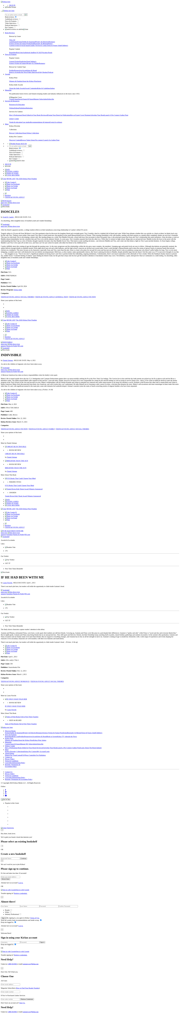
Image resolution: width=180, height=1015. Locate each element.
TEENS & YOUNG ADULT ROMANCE (15, 681)
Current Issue (13, 99)
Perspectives (18, 70)
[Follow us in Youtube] (6, 796)
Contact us (8, 757)
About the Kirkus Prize (29, 81)
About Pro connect (37, 140)
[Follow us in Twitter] (6, 792)
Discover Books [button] (10, 731)
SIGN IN (12, 5)
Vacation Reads (47, 52)
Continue (23, 858)
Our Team (13, 755)
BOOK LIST (11, 179)
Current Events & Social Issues (19, 45)
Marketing (29, 108)
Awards (24, 70)
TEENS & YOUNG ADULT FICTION (82, 297)
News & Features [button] (10, 54)
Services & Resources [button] (12, 101)
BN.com (20, 346)
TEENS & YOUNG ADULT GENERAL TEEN (51, 297)
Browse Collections (15, 133)
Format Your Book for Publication (59, 115)
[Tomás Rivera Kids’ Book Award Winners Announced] (23, 489)
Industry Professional (12, 914)
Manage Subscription (41, 99)
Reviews (8, 195)
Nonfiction (30, 44)
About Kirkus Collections (30, 133)
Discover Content (15, 140)
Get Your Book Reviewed (39, 115)
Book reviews (10, 17)
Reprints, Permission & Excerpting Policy (12, 765)
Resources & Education (17, 104)
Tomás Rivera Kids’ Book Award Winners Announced (23, 496)
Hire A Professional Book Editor (20, 115)
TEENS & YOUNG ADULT (15, 197)
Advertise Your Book (97, 115)
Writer (7, 912)
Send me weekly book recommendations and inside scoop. (20, 920)
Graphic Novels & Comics (38, 45)
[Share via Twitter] (11, 186)
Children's (64, 45)
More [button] (7, 124)
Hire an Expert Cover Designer (80, 115)
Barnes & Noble (11, 346)
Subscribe (51, 99)
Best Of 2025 (37, 52)
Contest (19, 755)
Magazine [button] (8, 90)
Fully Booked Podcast (46, 72)
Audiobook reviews (11, 19)
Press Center (29, 755)
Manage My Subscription (28, 744)
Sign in (4, 918)
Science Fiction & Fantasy (17, 44)
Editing (16, 108)
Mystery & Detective (42, 42)
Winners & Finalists (15, 81)
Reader (7, 910)
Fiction (19, 42)
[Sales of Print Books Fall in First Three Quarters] (21, 717)
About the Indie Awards (17, 88)
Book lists (19, 52)
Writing (11, 108)
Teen (28, 61)
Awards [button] (7, 74)
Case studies (26, 122)
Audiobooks (13, 42)
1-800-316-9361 (12, 964)
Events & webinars (56, 122)
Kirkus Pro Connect (30, 751)
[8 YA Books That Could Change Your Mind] (20, 478)
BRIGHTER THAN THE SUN (15, 468)
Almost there (5, 879)
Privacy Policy (10, 759)
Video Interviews (11, 23)
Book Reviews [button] (10, 33)
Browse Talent (26, 140)
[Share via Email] (11, 188)
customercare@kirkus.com (30, 964)
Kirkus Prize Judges (39, 740)
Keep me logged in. (7, 922)
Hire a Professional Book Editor (15, 748)
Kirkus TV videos (63, 736)
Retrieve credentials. (20, 893)
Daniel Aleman (8, 360)
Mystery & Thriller (32, 63)
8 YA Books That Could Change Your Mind (19, 485)
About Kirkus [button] (9, 753)
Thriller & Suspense (28, 42)
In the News (23, 72)
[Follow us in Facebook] (5, 790)
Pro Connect (9, 27)
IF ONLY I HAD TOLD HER (15, 706)
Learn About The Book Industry (91, 748)
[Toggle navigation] (1, 11)
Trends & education (15, 122)
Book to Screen (14, 72)
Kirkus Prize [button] (9, 738)
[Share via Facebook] (12, 184)
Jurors (39, 81)
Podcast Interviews (11, 25)
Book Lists (15, 736)
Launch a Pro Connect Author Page (69, 748)
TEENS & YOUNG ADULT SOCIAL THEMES (17, 297)
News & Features (11, 21)
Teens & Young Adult (54, 45)
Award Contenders (31, 88)
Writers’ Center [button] (10, 746)
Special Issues (22, 99)
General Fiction (14, 61)
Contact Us (8, 772)
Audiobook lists (28, 52)
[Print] (7, 190)
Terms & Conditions (11, 761)
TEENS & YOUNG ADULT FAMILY (42, 429)
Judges (52, 88)
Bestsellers (12, 52)
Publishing (22, 108)
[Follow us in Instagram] (5, 794)
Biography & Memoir (41, 44)
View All (12, 40)
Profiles (11, 70)
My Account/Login (43, 751)
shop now (4, 203)
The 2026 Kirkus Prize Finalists (26, 179)
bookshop (9, 534)
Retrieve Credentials (27, 999)
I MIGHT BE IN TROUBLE (15, 454)
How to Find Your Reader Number (27, 988)
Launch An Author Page (51, 140)
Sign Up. (22, 1003)
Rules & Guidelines (43, 88)
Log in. (20, 883)
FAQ (23, 755)
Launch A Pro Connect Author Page (116, 115)
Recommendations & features (40, 122)
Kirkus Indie (18, 290)
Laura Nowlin (8, 583)
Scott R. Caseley (8, 217)
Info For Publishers (39, 755)
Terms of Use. (34, 918)
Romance (52, 42)
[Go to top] (5, 799)
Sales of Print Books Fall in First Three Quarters (21, 724)
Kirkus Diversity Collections (14, 751)
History (50, 44)
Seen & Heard (32, 70)
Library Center (14, 119)
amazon (3, 346)
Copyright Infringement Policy (15, 763)
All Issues (30, 99)
